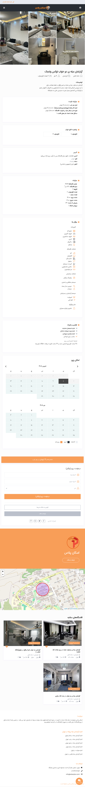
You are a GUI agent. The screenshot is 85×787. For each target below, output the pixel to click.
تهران (72, 159)
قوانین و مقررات (72, 325)
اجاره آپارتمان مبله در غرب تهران (74, 739)
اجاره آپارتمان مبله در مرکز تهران (74, 747)
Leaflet (65, 609)
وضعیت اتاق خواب (71, 129)
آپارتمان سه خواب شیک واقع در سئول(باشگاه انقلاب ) (27, 651)
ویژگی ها (74, 222)
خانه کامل (76, 76)
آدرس (75, 152)
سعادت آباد (71, 657)
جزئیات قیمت (72, 101)
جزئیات (74, 180)
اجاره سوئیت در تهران (76, 750)
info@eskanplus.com (73, 774)
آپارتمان (65, 76)
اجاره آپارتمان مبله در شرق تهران (73, 743)
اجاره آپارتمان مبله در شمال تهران (73, 736)
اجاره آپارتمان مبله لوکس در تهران (73, 754)
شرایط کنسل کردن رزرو (70, 341)
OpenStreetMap (74, 609)
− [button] (2, 574)
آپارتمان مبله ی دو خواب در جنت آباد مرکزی (67, 696)
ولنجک (72, 161)
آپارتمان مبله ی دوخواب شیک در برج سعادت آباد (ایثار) (66, 651)
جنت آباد (71, 701)
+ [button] (2, 571)
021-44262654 (75, 771)
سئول (32, 657)
